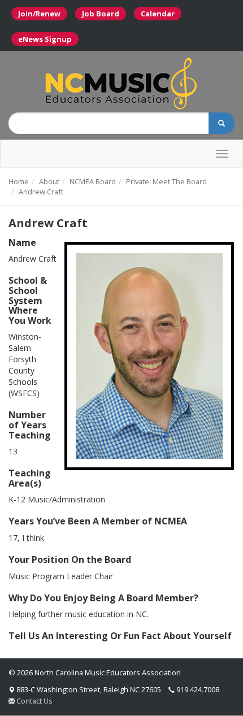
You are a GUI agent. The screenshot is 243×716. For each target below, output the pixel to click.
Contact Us (34, 701)
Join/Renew (39, 13)
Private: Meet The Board (166, 181)
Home (18, 181)
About (49, 181)
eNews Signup (45, 39)
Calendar (158, 13)
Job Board (100, 13)
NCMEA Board (93, 181)
